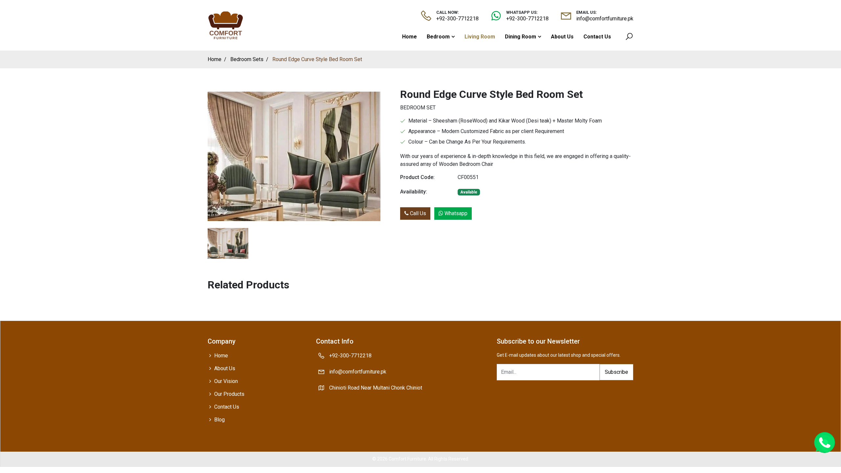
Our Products (229, 394)
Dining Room (520, 37)
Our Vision (226, 381)
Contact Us (597, 37)
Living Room (480, 37)
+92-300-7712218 (457, 18)
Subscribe (616, 372)
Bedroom (438, 37)
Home (409, 37)
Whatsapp (455, 213)
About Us (562, 37)
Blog (219, 420)
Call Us (417, 213)
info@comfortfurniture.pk (604, 18)
